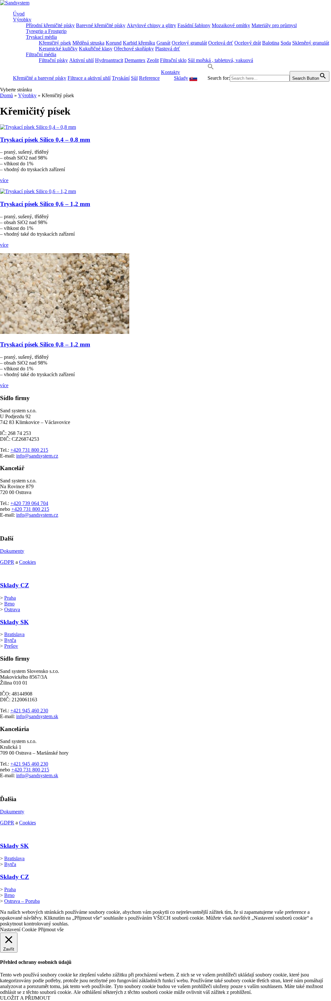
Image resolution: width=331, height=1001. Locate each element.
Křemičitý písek (55, 43)
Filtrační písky (53, 60)
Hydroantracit (109, 60)
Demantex (134, 60)
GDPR (7, 562)
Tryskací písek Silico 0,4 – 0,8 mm (45, 139)
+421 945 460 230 (29, 710)
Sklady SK (14, 622)
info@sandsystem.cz (37, 456)
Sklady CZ (14, 585)
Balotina (270, 43)
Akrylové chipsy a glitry (151, 25)
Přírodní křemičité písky (50, 25)
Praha (10, 598)
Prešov (11, 646)
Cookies (27, 562)
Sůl (134, 78)
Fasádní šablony (193, 25)
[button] (211, 68)
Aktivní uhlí (81, 60)
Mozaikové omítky (231, 25)
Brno (9, 603)
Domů (6, 95)
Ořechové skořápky (134, 48)
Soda (286, 43)
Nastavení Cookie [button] (18, 929)
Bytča (10, 640)
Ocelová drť (220, 43)
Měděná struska (88, 43)
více (4, 180)
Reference (149, 78)
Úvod (19, 13)
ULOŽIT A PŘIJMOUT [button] (25, 998)
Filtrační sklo (173, 60)
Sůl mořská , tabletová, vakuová (220, 60)
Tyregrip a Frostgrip (46, 31)
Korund (114, 43)
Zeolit (153, 60)
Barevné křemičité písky (100, 25)
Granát (163, 43)
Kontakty (170, 72)
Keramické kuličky (58, 48)
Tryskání (121, 78)
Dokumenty (12, 551)
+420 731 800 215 (29, 450)
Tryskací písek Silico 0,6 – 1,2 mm (45, 204)
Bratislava (14, 634)
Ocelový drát (247, 43)
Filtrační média (41, 54)
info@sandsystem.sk (37, 716)
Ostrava (12, 609)
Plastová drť (167, 48)
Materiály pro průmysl (274, 25)
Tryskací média (41, 37)
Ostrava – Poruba (22, 901)
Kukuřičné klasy (95, 48)
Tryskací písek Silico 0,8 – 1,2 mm (45, 344)
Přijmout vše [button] (51, 929)
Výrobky (22, 19)
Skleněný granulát (310, 43)
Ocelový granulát (189, 43)
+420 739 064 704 (29, 503)
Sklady (181, 78)
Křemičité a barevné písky (39, 78)
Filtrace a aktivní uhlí (89, 78)
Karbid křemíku (139, 43)
